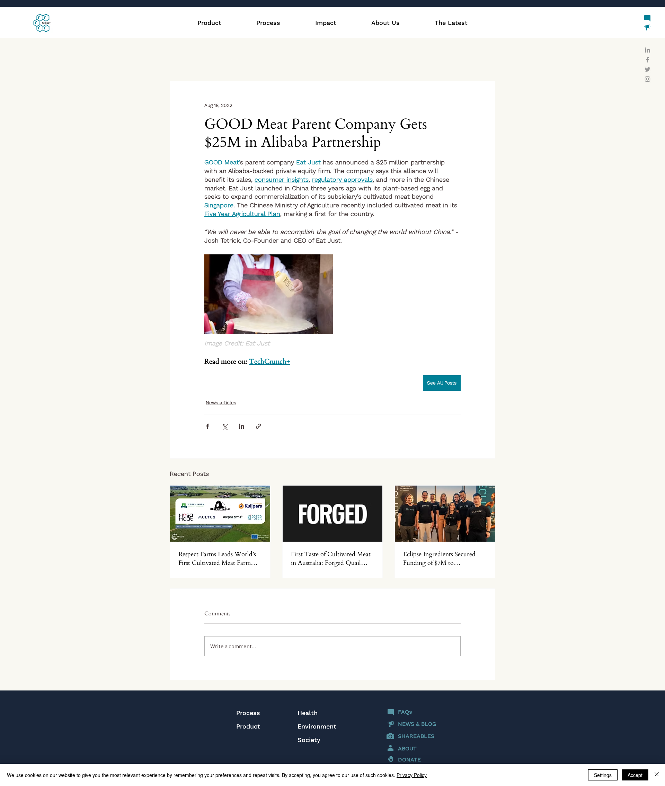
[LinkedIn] (647, 50)
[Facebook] (647, 59)
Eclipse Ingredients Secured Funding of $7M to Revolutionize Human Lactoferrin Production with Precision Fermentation (440, 558)
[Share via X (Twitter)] (224, 426)
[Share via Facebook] (207, 426)
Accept (635, 774)
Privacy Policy (412, 774)
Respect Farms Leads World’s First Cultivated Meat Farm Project (217, 558)
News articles (221, 402)
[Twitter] (647, 69)
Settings (603, 774)
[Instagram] (647, 79)
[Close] (657, 774)
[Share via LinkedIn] (241, 426)
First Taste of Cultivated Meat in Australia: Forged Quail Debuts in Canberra (331, 558)
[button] (326, 22)
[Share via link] (258, 426)
